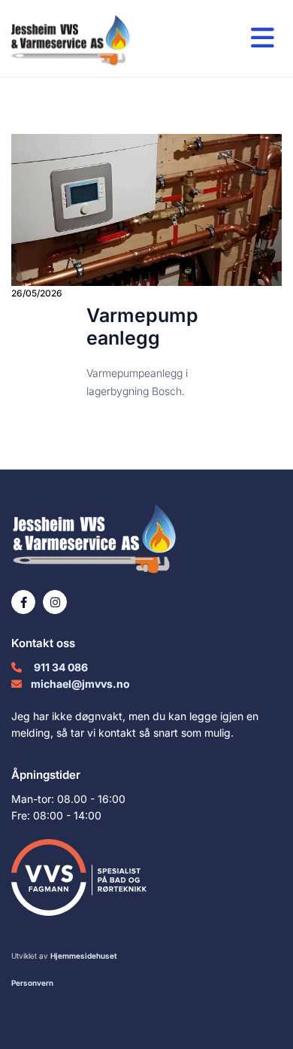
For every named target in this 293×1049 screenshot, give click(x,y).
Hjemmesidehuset (83, 955)
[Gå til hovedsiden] (85, 38)
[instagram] (55, 602)
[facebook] (23, 602)
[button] (232, 38)
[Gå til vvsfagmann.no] (146, 877)
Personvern (32, 982)
